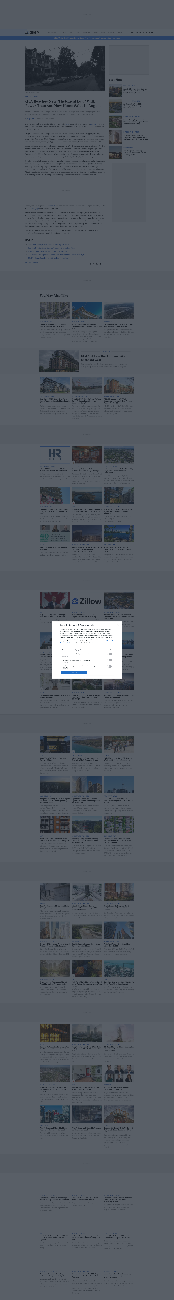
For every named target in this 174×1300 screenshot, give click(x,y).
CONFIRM (74, 672)
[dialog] (87, 650)
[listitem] (87, 650)
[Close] (118, 625)
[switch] (109, 654)
